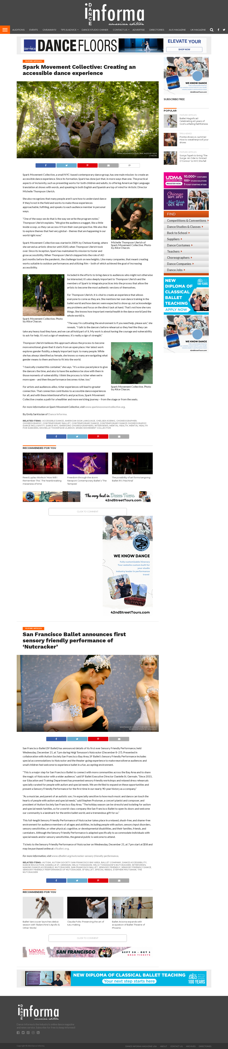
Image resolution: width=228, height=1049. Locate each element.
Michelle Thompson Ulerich (57, 428)
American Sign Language (80, 420)
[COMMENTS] (129, 164)
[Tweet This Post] (66, 164)
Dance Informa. (57, 414)
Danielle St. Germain (58, 865)
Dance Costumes (178, 245)
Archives (190, 1046)
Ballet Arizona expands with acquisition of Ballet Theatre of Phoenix (128, 924)
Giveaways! (49, 29)
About (163, 1046)
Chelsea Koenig (105, 420)
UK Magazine (198, 29)
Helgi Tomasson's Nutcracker (112, 865)
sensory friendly (109, 867)
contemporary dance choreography (123, 423)
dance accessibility (134, 862)
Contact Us (120, 29)
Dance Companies (179, 264)
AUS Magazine (177, 29)
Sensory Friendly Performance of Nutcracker (52, 869)
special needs (103, 869)
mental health (118, 425)
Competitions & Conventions (186, 220)
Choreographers (178, 257)
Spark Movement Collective (93, 428)
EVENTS (33, 29)
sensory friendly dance (136, 867)
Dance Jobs (175, 270)
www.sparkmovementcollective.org (105, 406)
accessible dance (53, 420)
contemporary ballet (57, 423)
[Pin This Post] (87, 164)
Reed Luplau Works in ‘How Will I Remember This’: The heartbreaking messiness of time (42, 480)
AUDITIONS (18, 29)
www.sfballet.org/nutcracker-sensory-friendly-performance (85, 855)
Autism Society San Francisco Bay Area (76, 862)
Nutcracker (62, 867)
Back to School (177, 233)
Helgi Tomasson (82, 865)
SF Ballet (88, 869)
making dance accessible (38, 867)
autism (46, 862)
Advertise (139, 29)
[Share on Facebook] (46, 164)
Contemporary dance (85, 423)
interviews (101, 425)
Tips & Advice (68, 29)
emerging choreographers (76, 425)
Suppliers (173, 239)
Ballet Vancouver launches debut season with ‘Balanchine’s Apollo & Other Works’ (41, 924)
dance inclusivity (34, 425)
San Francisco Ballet (84, 867)
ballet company (111, 862)
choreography (32, 423)
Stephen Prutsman (124, 869)
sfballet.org (61, 848)
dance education (33, 865)
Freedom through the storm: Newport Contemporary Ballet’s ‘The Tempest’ (87, 480)
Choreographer (126, 420)
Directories (156, 29)
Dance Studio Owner (95, 29)
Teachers (173, 251)
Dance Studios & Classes (184, 227)
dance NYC (52, 425)
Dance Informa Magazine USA (141, 1046)
